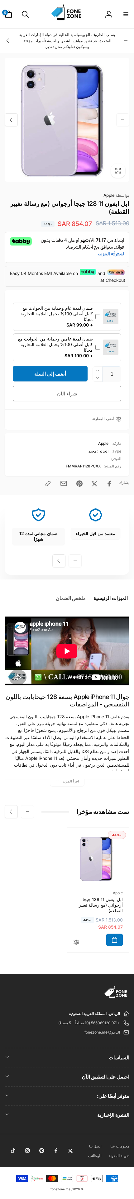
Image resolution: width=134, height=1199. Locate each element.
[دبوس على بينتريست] (79, 483)
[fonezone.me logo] (116, 998)
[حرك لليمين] (8, 40)
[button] (125, 14)
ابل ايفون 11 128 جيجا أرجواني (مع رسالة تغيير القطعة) (101, 905)
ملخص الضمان (71, 598)
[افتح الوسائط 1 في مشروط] (67, 120)
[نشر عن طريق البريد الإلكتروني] (64, 483)
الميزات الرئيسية (110, 598)
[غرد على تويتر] (94, 483)
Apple (116, 195)
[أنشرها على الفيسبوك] (109, 483)
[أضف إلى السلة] (114, 940)
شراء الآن (67, 393)
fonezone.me (60, 1189)
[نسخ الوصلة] (48, 483)
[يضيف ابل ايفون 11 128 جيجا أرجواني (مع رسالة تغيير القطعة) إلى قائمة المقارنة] (76, 943)
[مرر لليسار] (125, 40)
